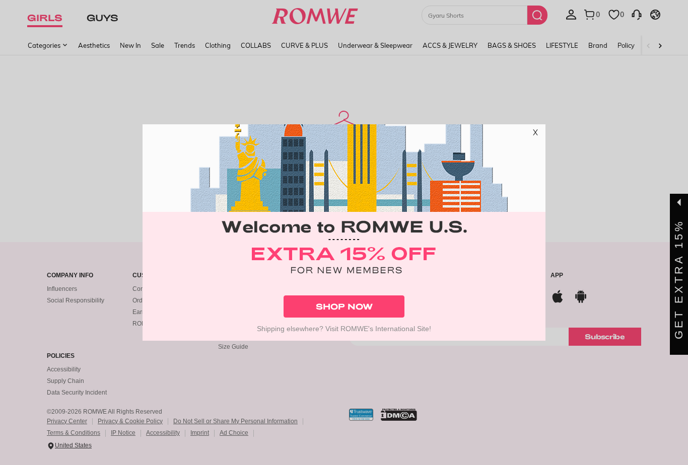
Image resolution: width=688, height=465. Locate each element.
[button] (535, 134)
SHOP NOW (344, 306)
